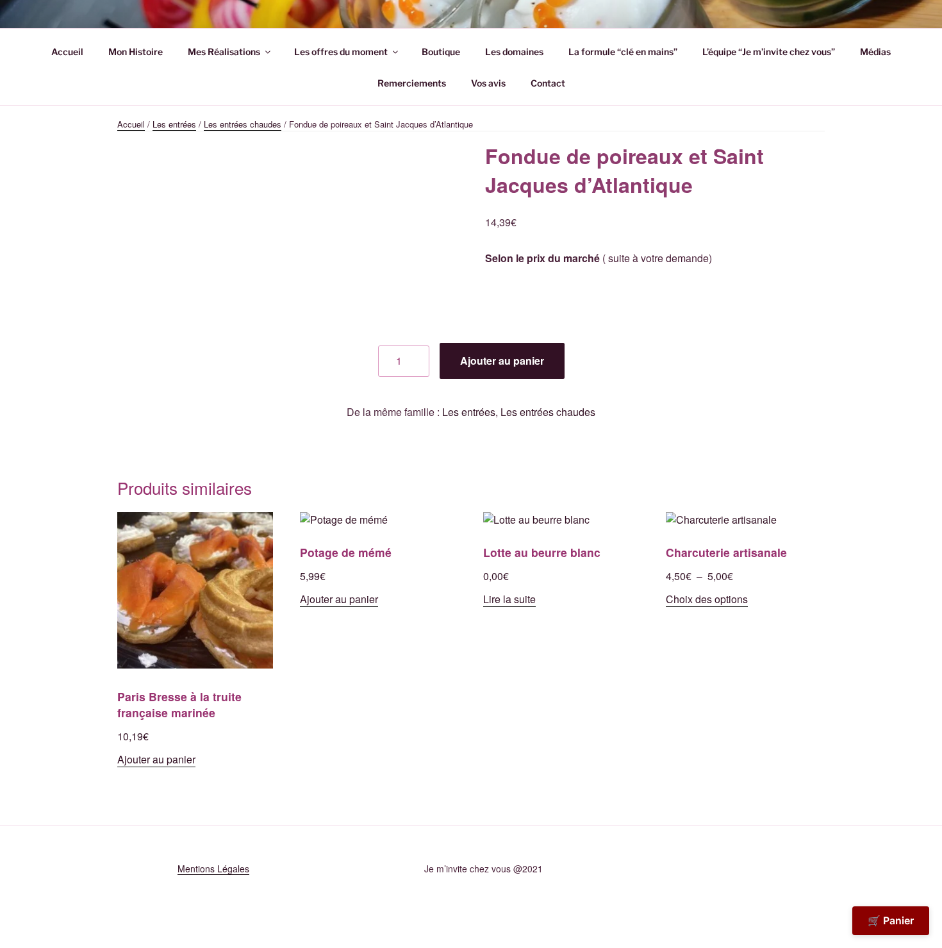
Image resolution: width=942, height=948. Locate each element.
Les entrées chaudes (242, 124)
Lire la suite (509, 599)
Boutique (441, 51)
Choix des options (707, 599)
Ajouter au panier (502, 360)
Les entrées (174, 124)
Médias (875, 51)
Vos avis (488, 83)
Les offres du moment (341, 51)
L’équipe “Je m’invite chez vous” (768, 51)
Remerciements (411, 83)
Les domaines (514, 51)
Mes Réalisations (224, 51)
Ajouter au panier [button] (156, 759)
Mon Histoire (135, 51)
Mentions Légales (213, 868)
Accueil (67, 51)
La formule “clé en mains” (622, 51)
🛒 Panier (891, 920)
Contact (548, 83)
